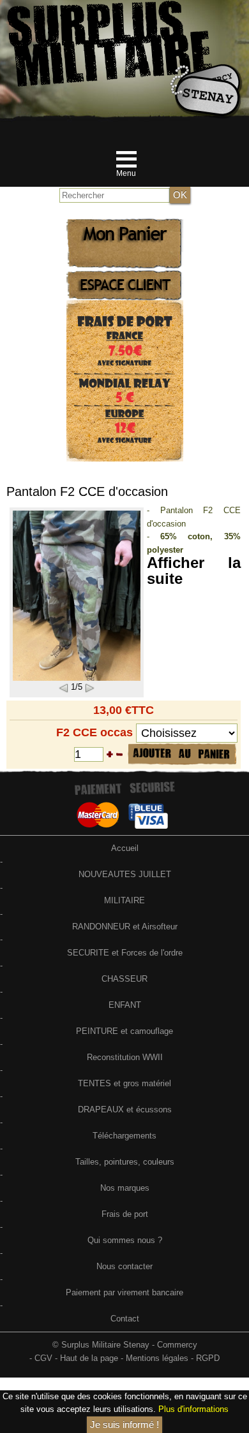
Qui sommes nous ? (124, 1240)
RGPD (208, 1358)
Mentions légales (157, 1358)
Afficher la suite (194, 570)
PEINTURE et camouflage (124, 1031)
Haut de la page (89, 1358)
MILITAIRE (124, 900)
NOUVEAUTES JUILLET (125, 874)
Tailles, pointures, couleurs (124, 1162)
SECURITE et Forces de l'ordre (125, 952)
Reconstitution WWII (125, 1057)
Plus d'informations (193, 1409)
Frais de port (125, 1214)
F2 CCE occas (94, 732)
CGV (43, 1358)
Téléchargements (124, 1135)
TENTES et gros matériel (124, 1083)
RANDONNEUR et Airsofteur (124, 926)
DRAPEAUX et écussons (125, 1109)
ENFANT (125, 1005)
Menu (126, 173)
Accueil (125, 848)
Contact (124, 1318)
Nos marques (124, 1188)
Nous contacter (124, 1266)
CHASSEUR (124, 979)
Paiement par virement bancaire (124, 1292)
